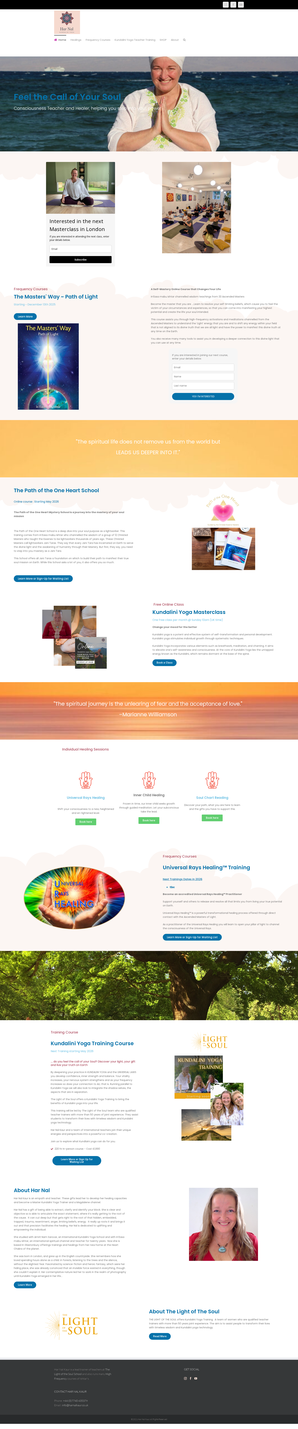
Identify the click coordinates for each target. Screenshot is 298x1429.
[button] (184, 39)
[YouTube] (241, 5)
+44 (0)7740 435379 (75, 1400)
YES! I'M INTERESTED (203, 396)
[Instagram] (226, 5)
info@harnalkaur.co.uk (75, 1405)
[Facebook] (233, 5)
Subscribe (80, 259)
